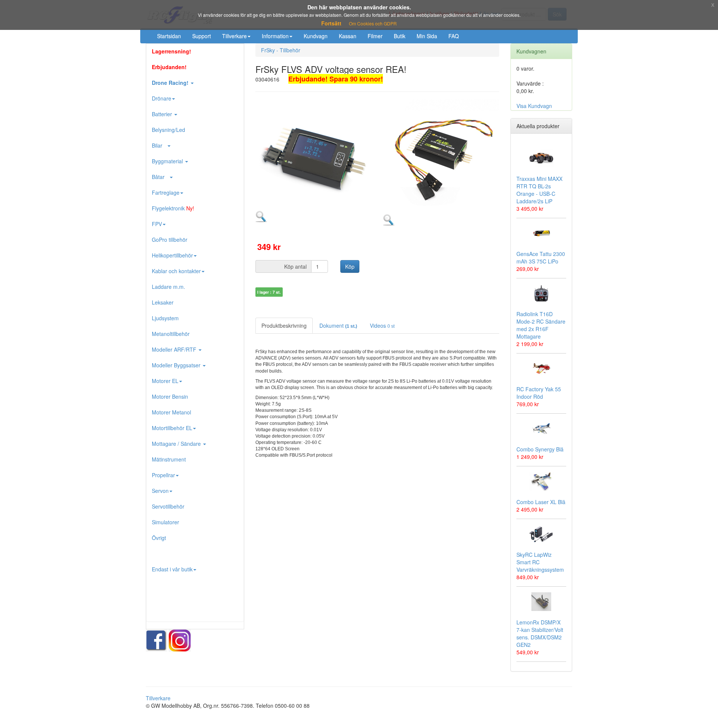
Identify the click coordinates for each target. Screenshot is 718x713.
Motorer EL (165, 381)
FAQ (453, 36)
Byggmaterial (168, 161)
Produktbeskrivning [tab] (284, 325)
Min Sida (427, 36)
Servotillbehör (168, 506)
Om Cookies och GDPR (373, 23)
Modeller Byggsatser (177, 365)
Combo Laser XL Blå (540, 502)
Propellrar (163, 475)
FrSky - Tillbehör (280, 50)
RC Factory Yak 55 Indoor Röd (538, 392)
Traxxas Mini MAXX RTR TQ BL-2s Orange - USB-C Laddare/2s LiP (539, 190)
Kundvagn (316, 36)
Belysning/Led (168, 129)
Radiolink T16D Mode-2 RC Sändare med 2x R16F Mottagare (540, 325)
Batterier (163, 114)
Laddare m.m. (168, 286)
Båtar (160, 176)
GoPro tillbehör (169, 239)
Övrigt (159, 537)
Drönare (161, 98)
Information (275, 36)
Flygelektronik (173, 208)
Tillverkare (234, 36)
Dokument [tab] (338, 325)
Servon (160, 490)
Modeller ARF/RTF (175, 349)
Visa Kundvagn (534, 105)
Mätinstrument (169, 459)
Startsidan (169, 36)
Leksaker (163, 302)
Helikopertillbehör (172, 255)
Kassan (347, 36)
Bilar (159, 145)
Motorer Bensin (170, 396)
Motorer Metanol (171, 412)
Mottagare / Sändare (177, 443)
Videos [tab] (382, 325)
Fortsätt (331, 23)
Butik (399, 36)
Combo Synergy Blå (540, 449)
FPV (157, 224)
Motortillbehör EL (172, 428)
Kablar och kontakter (176, 271)
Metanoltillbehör (171, 333)
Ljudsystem (165, 318)
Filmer (375, 36)
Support (201, 36)
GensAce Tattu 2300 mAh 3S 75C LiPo (540, 257)
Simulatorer (165, 522)
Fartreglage (166, 192)
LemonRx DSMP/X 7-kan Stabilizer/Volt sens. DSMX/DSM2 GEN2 (539, 633)
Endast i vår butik (172, 569)
